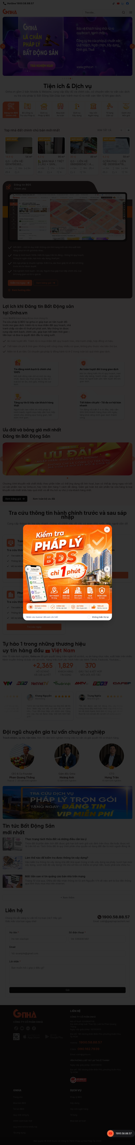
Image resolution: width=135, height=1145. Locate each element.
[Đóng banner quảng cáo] (107, 530)
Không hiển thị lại (100, 617)
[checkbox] (89, 617)
